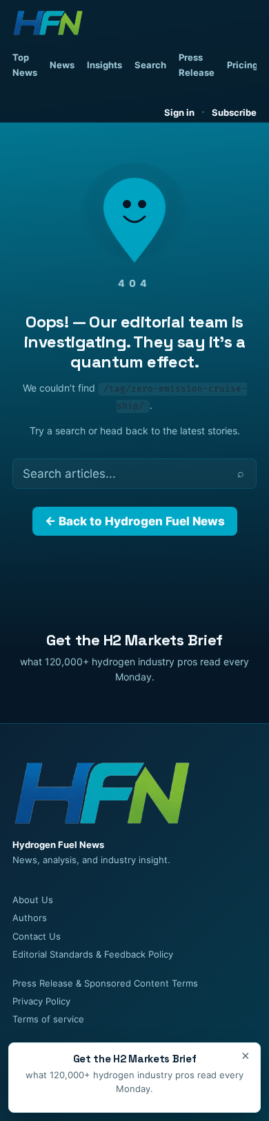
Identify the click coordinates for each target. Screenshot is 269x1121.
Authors (29, 917)
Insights (104, 64)
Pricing (242, 64)
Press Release (197, 65)
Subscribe (234, 112)
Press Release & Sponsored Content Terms (105, 983)
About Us (32, 899)
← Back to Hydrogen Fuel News (135, 521)
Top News (24, 65)
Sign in (179, 112)
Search (150, 64)
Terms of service (48, 1018)
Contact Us (36, 936)
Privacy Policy (41, 1001)
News (62, 64)
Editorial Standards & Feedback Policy (92, 954)
